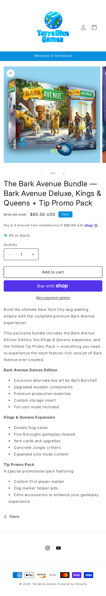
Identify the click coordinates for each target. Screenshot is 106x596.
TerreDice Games (44, 584)
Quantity (10, 245)
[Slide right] (63, 173)
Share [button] (14, 516)
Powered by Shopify (72, 584)
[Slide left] (42, 173)
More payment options (53, 297)
